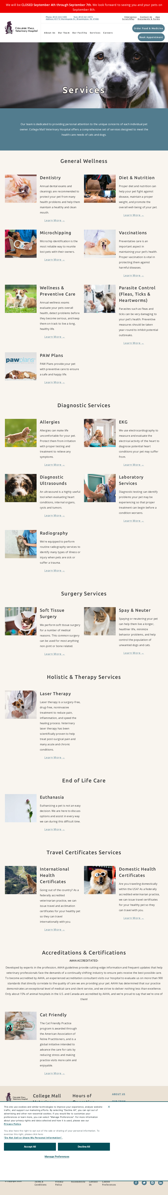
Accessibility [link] (78, 1181)
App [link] (158, 17)
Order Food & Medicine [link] (148, 28)
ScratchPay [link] (128, 19)
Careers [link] (108, 33)
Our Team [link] (64, 33)
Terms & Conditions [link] (41, 1183)
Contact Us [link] (146, 17)
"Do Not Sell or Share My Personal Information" (33, 1137)
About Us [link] (49, 33)
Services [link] (95, 33)
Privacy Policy (12, 1124)
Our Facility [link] (79, 33)
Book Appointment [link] (151, 37)
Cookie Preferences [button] (109, 1183)
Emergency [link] (131, 17)
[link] (21, 27)
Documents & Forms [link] (149, 19)
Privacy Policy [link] (59, 1183)
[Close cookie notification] (109, 1106)
